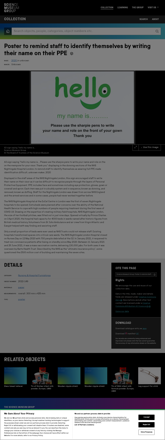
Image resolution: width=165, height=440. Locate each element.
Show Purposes (146, 432)
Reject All (146, 425)
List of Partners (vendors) (84, 425)
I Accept (146, 417)
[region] (82, 425)
